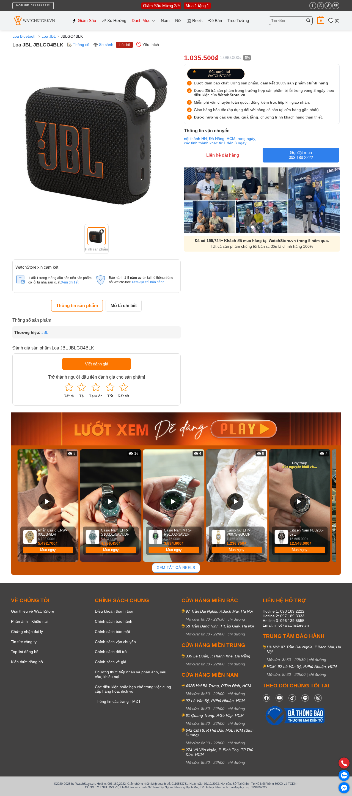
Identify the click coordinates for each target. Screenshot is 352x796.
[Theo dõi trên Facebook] (312, 5)
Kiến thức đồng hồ (27, 662)
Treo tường (238, 20)
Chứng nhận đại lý (27, 631)
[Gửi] (308, 20)
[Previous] (19, 506)
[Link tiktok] (292, 698)
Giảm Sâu (87, 20)
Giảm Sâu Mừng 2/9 (161, 5)
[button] (320, 20)
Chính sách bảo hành (113, 621)
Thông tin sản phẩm (77, 305)
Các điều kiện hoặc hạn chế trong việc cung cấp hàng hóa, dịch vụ (133, 689)
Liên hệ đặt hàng (222, 155)
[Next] (333, 506)
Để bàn (215, 20)
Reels (197, 20)
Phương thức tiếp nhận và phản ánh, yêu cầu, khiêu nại (130, 674)
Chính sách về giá (110, 662)
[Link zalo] (305, 698)
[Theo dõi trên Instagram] (320, 5)
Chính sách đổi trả (111, 651)
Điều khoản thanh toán (114, 611)
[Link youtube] (279, 698)
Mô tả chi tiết (124, 305)
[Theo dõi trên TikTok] (327, 5)
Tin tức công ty (24, 642)
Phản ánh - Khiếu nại (29, 621)
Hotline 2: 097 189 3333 (283, 616)
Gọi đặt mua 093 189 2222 (301, 155)
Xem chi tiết (69, 282)
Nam (165, 20)
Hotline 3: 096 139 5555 (283, 620)
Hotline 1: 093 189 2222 (283, 611)
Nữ (178, 20)
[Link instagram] (318, 698)
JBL (45, 332)
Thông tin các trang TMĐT (118, 701)
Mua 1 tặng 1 (197, 5)
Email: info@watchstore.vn (286, 625)
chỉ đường (236, 619)
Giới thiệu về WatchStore (32, 611)
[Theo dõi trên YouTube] (335, 5)
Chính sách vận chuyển (115, 642)
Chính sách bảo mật (112, 631)
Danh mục (141, 20)
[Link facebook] (266, 698)
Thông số (81, 44)
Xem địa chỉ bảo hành (148, 282)
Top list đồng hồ (24, 651)
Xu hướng (116, 20)
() (337, 20)
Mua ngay (48, 550)
